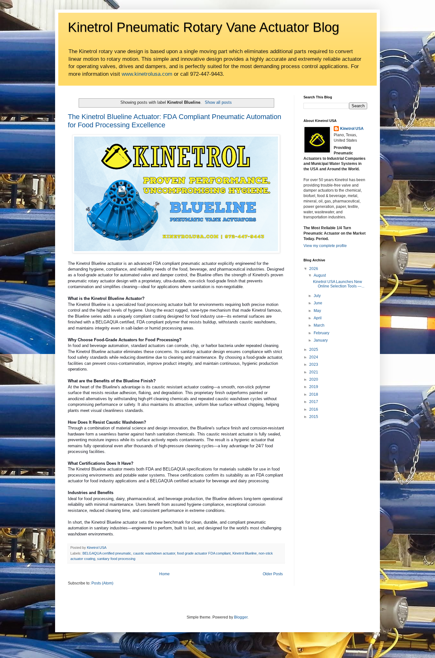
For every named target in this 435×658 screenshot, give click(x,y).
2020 (313, 379)
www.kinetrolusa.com (147, 74)
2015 (313, 416)
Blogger (240, 617)
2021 (313, 372)
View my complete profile (325, 246)
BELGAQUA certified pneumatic (106, 553)
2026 (313, 268)
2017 (313, 402)
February (321, 333)
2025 (313, 349)
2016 (313, 409)
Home (164, 574)
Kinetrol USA (352, 128)
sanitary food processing (116, 559)
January (321, 340)
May (317, 310)
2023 (313, 364)
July (317, 296)
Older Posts (273, 574)
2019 (313, 387)
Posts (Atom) (102, 583)
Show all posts (218, 102)
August (320, 275)
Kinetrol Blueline (244, 553)
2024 (313, 357)
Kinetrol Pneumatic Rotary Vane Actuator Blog (203, 27)
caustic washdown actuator (154, 553)
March (319, 325)
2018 (313, 394)
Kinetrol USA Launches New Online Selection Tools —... (338, 283)
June (318, 303)
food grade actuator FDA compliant (204, 553)
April (318, 318)
